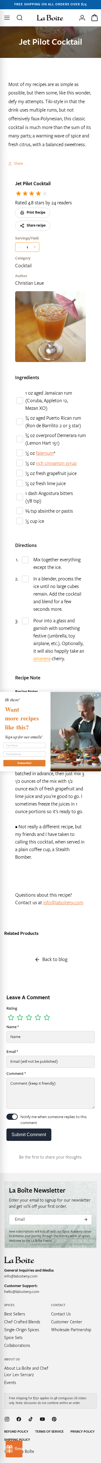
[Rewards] (14, 1449)
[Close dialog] (98, 695)
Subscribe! (24, 762)
